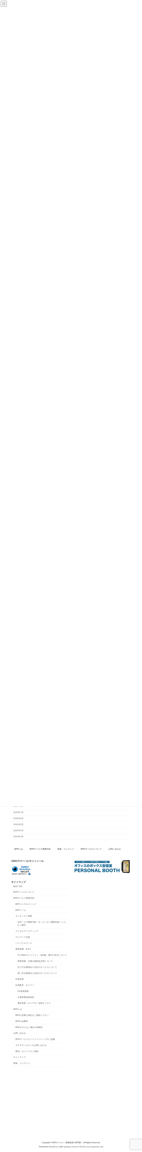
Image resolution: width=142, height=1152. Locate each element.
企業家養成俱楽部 (25, 997)
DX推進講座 (23, 991)
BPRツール (20, 910)
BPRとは (18, 849)
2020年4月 (18, 830)
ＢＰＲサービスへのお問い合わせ (31, 1045)
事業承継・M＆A (23, 949)
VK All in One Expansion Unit (91, 1147)
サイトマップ (19, 1057)
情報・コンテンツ (65, 849)
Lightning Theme (70, 1147)
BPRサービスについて (91, 849)
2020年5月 (18, 824)
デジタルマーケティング (26, 931)
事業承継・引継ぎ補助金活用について (35, 961)
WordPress (54, 1147)
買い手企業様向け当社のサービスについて (37, 973)
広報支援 (19, 979)
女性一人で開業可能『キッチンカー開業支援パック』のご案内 (42, 923)
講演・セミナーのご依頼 (26, 1051)
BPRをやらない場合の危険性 (29, 1027)
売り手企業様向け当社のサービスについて (37, 967)
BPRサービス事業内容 (40, 849)
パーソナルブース (23, 943)
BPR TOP (17, 886)
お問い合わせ (114, 849)
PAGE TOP (135, 1113)
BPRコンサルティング (25, 904)
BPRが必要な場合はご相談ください (32, 1015)
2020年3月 (18, 836)
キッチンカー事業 (23, 916)
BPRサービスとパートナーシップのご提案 (35, 1039)
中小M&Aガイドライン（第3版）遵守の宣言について (42, 955)
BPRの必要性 (21, 1021)
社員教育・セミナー (24, 985)
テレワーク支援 (22, 937)
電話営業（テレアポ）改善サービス (34, 1003)
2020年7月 (18, 812)
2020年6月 (18, 818)
